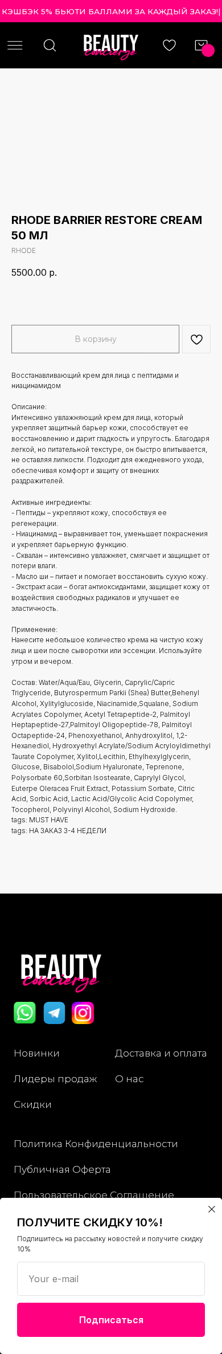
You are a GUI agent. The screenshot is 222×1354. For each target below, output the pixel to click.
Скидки (33, 1104)
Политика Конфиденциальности (96, 1143)
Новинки (37, 1053)
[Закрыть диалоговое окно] (212, 1209)
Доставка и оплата (161, 1053)
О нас (129, 1078)
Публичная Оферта (62, 1169)
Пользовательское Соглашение (94, 1195)
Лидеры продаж (55, 1078)
